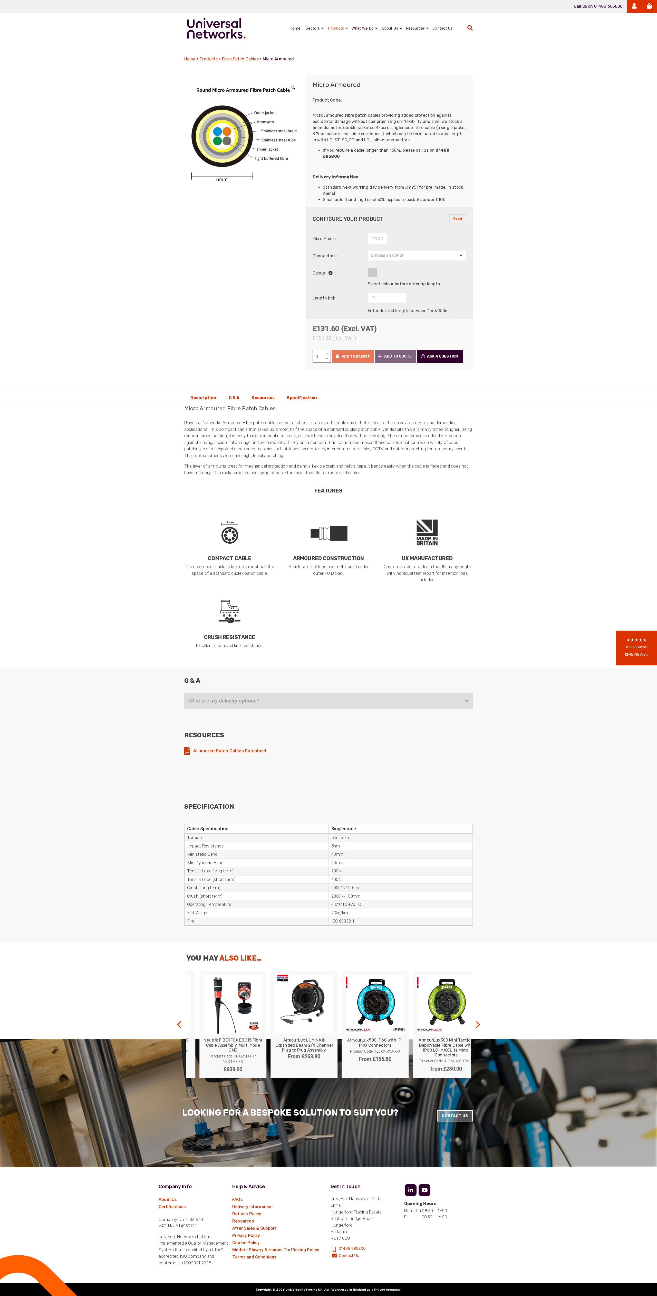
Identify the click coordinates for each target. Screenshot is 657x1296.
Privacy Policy (246, 1235)
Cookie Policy (245, 1242)
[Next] (477, 1024)
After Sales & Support (254, 1228)
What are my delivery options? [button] (223, 701)
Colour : (320, 273)
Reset (457, 219)
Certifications (172, 1206)
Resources (263, 397)
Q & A (234, 397)
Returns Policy (246, 1213)
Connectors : (325, 255)
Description (203, 397)
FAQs (237, 1199)
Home (190, 59)
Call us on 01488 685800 (598, 6)
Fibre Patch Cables (240, 59)
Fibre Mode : (324, 238)
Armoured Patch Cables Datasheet (229, 750)
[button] (395, 356)
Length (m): (324, 298)
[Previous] (179, 1024)
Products (209, 59)
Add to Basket (355, 356)
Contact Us (455, 1116)
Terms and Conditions (254, 1257)
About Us (168, 1199)
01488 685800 (352, 1248)
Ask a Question (442, 356)
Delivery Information (252, 1206)
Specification (302, 397)
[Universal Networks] (216, 28)
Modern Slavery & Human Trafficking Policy (275, 1249)
